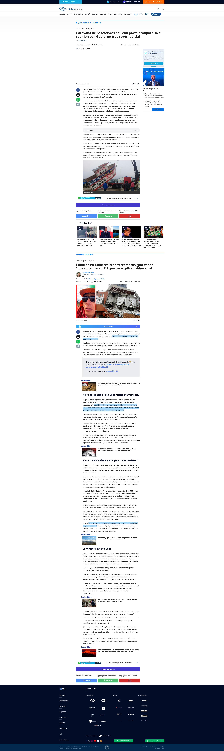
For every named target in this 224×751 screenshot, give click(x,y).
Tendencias (102, 14)
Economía (87, 14)
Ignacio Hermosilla (88, 272)
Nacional (69, 14)
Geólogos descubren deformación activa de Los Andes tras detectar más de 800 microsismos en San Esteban (118, 650)
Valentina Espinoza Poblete (96, 279)
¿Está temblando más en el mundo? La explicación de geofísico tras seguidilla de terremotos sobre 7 (116, 449)
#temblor (110, 365)
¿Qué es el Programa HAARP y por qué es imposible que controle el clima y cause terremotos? (117, 538)
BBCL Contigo (128, 14)
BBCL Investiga (118, 14)
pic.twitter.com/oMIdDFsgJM (97, 367)
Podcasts (62, 14)
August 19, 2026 (112, 371)
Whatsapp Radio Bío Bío (156, 741)
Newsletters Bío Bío (115, 2)
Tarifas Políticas (64, 740)
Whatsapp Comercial (125, 740)
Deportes (94, 14)
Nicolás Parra (82, 41)
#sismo (117, 365)
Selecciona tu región (68, 2)
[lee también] (89, 386)
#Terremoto (124, 365)
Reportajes (63, 728)
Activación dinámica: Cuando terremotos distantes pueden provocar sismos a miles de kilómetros (119, 384)
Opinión (110, 14)
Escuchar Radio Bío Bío (154, 2)
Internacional (78, 14)
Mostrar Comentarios (108, 205)
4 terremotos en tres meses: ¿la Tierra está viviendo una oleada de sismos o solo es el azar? (118, 600)
